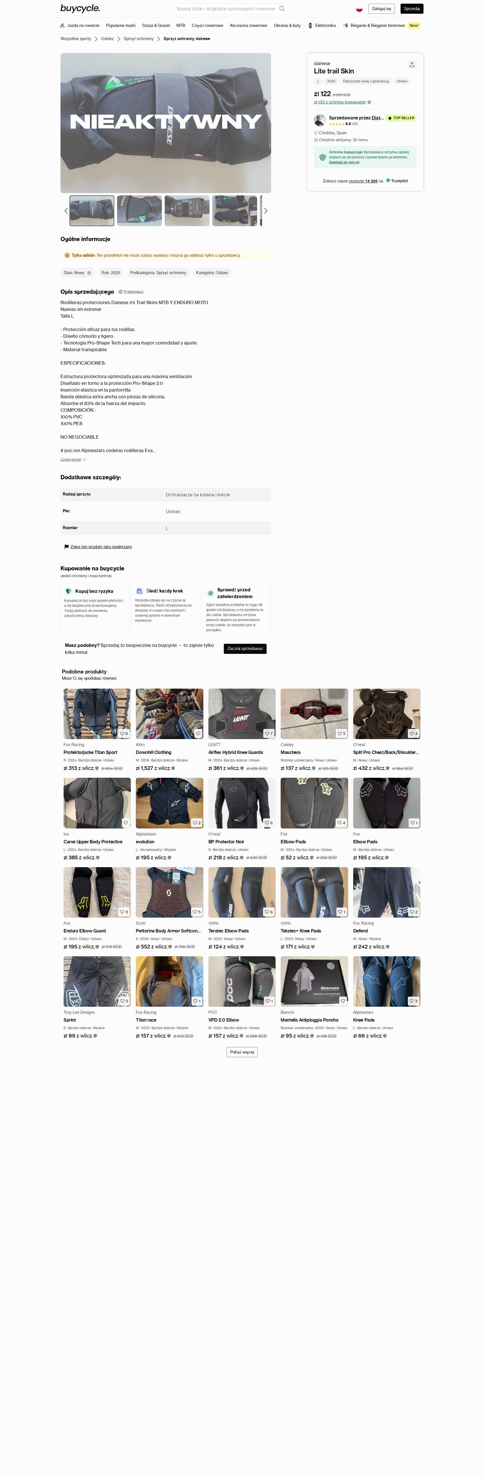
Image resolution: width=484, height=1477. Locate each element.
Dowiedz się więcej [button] (344, 162)
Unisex (402, 81)
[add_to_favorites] (198, 733)
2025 (331, 81)
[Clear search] (282, 8)
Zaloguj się (381, 8)
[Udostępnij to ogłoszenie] (412, 64)
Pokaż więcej (242, 1052)
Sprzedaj (412, 8)
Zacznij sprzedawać (245, 648)
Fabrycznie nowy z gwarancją (366, 81)
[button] (81, 768)
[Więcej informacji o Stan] (89, 272)
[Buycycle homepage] (80, 8)
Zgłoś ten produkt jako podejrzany (101, 546)
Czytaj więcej (71, 459)
